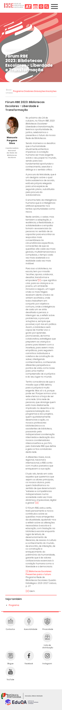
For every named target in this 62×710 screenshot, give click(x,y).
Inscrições (51, 91)
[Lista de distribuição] (47, 637)
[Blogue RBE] (10, 656)
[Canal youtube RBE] (10, 672)
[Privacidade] (47, 621)
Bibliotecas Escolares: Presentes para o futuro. (39, 573)
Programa (18, 91)
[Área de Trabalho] (28, 6)
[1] (39, 280)
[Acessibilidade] (29, 621)
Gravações (39, 91)
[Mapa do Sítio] (41, 6)
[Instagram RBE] (47, 656)
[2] (37, 502)
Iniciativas (10, 50)
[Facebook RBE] (29, 656)
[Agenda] (35, 6)
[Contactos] (10, 621)
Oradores (29, 91)
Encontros (23, 50)
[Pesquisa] (46, 6)
